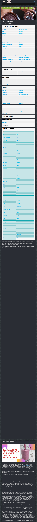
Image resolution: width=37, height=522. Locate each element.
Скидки (22, 7)
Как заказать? (9, 7)
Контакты (31, 7)
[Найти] (34, 4)
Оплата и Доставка (16, 7)
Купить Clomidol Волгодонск (9, 23)
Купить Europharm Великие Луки (25, 465)
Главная (3, 7)
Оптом (27, 7)
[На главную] (7, 1)
